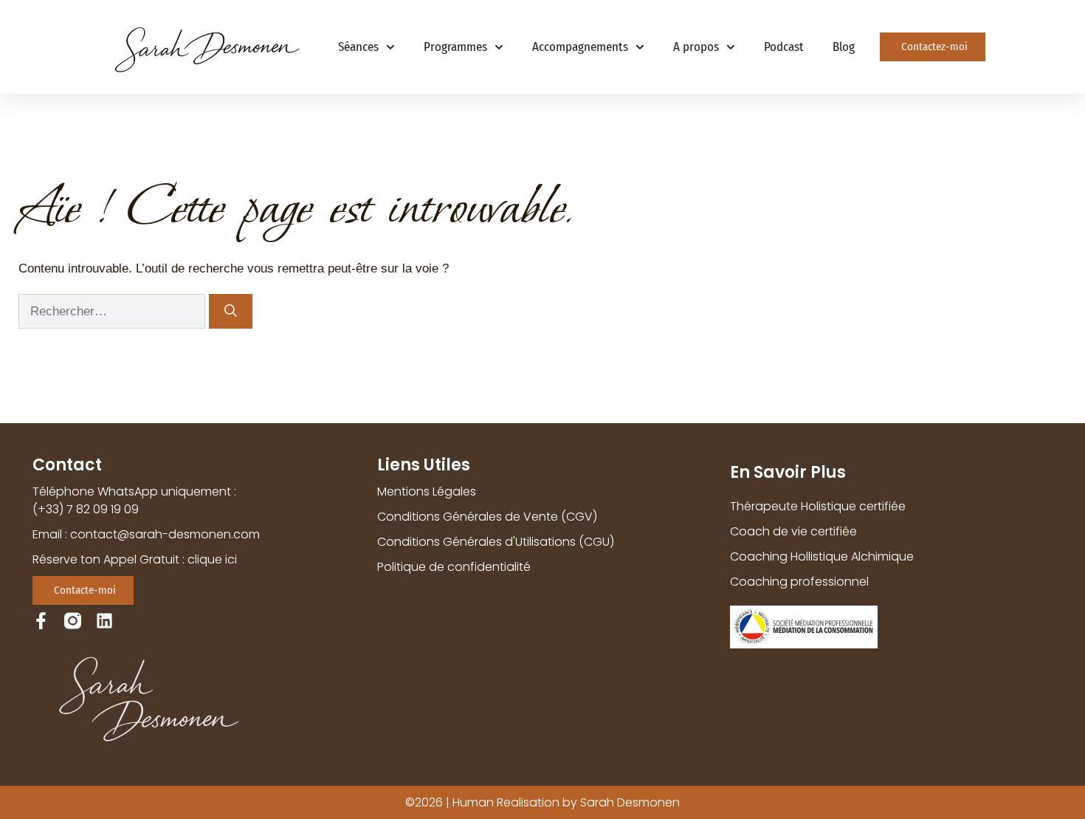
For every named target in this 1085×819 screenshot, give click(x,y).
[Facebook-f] (40, 620)
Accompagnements (580, 47)
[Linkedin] (104, 620)
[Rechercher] (230, 311)
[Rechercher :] (113, 311)
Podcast (784, 47)
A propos (696, 47)
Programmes (455, 47)
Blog (844, 47)
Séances (358, 47)
